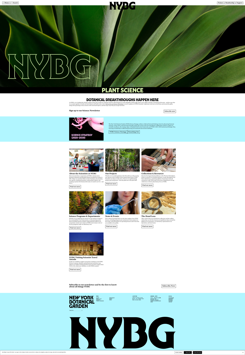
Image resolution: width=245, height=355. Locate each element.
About (110, 298)
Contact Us (153, 298)
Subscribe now (170, 111)
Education (112, 297)
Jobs (151, 301)
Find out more (75, 187)
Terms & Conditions (155, 300)
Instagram (171, 297)
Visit (97, 297)
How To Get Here (136, 299)
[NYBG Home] (122, 6)
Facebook (171, 298)
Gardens (98, 299)
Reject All (188, 352)
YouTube (171, 300)
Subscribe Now (168, 286)
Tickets (220, 3)
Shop (110, 299)
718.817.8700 (157, 297)
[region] (122, 352)
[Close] (243, 352)
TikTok (170, 301)
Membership (229, 3)
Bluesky (171, 299)
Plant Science (100, 300)
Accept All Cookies (197, 352)
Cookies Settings (178, 352)
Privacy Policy (154, 299)
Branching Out (133, 132)
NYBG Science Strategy (118, 132)
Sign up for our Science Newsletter (114, 104)
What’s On (98, 298)
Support (239, 3)
